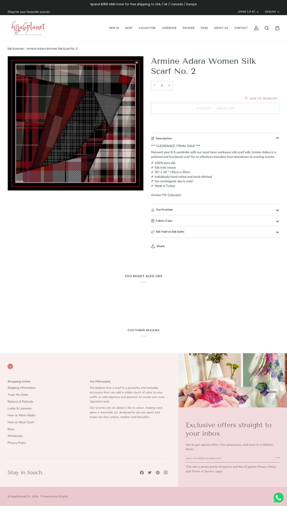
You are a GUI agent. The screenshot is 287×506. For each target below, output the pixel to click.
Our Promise (164, 210)
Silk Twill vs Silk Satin (170, 232)
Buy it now (215, 123)
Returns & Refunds (20, 401)
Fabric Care (164, 221)
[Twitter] (150, 472)
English (270, 11)
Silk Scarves (16, 49)
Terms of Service (203, 471)
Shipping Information (22, 388)
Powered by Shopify (54, 496)
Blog (11, 429)
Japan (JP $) (246, 11)
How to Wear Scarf (21, 422)
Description (164, 138)
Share (161, 246)
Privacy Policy (267, 467)
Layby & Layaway (20, 408)
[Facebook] (142, 472)
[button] (114, 28)
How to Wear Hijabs (21, 415)
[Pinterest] (158, 472)
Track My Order (18, 395)
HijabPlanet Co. (21, 496)
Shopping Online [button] (19, 381)
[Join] (276, 457)
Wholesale (15, 436)
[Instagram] (166, 472)
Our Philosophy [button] (100, 381)
